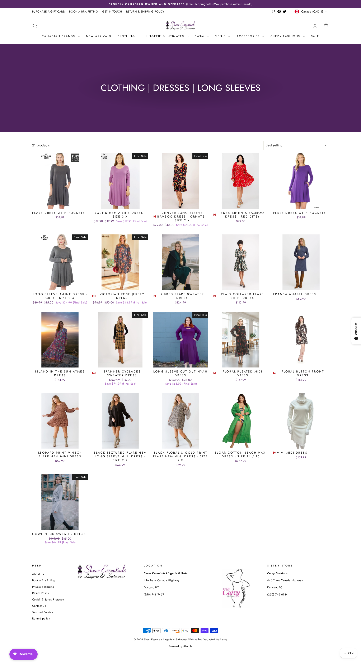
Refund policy (41, 618)
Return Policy (40, 593)
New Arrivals (98, 36)
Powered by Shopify (180, 646)
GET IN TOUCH (112, 11)
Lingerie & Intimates (166, 36)
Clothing (127, 36)
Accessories (248, 36)
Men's (221, 36)
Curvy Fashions (286, 36)
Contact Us (39, 606)
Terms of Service (42, 612)
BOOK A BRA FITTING (83, 11)
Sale (315, 36)
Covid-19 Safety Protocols (48, 599)
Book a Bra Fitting (43, 580)
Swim (200, 36)
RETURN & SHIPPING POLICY (145, 11)
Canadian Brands (59, 36)
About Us (38, 574)
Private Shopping (43, 587)
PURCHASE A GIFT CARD (48, 11)
